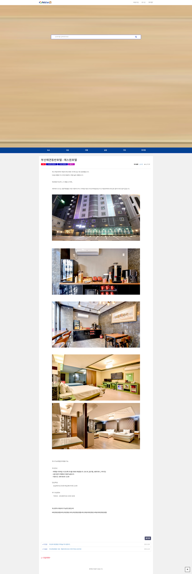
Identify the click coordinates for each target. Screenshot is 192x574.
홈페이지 (71, 164)
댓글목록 (46, 558)
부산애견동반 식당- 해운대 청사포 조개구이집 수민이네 (65, 549)
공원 (105, 150)
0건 (142, 164)
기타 (124, 150)
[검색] (136, 37)
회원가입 (136, 2)
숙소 (48, 150)
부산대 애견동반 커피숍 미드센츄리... (60, 544)
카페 (86, 150)
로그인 (144, 2)
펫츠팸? (150, 2)
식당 (67, 150)
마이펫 (143, 150)
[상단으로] (187, 569)
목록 (148, 538)
